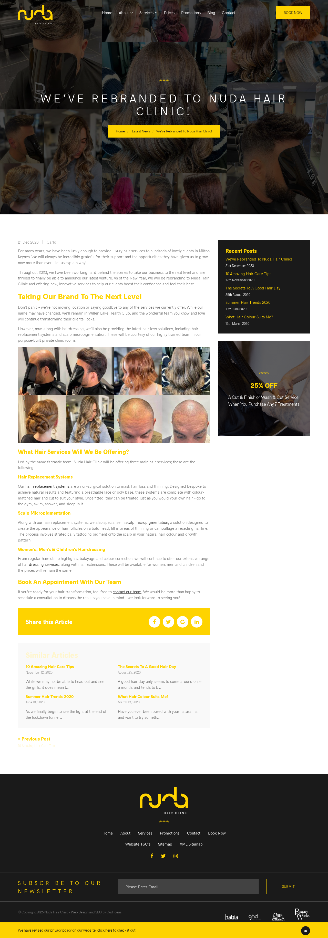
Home (107, 12)
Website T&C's (137, 843)
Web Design (79, 912)
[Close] (305, 930)
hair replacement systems (47, 486)
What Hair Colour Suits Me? (143, 696)
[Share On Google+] (182, 622)
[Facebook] (151, 856)
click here (104, 930)
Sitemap (165, 843)
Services (146, 12)
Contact (228, 12)
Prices (169, 12)
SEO (98, 912)
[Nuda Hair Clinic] (39, 12)
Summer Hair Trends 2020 (50, 696)
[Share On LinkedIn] (196, 622)
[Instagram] (175, 856)
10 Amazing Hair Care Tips (50, 666)
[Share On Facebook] (154, 622)
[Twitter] (163, 856)
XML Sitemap (191, 843)
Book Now (293, 12)
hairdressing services (40, 564)
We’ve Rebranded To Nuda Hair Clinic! (258, 258)
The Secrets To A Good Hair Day (147, 666)
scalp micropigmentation (147, 522)
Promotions (191, 12)
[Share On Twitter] (168, 622)
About (124, 12)
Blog (211, 12)
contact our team (127, 591)
